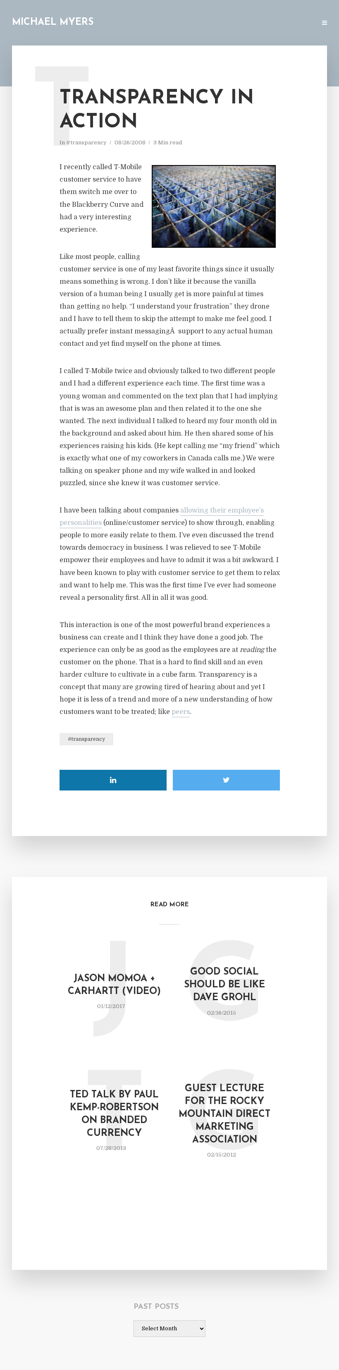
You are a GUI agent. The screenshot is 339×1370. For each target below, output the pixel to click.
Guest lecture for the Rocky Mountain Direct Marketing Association (224, 1114)
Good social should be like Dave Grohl (224, 985)
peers (181, 712)
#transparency (86, 142)
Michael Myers (52, 22)
